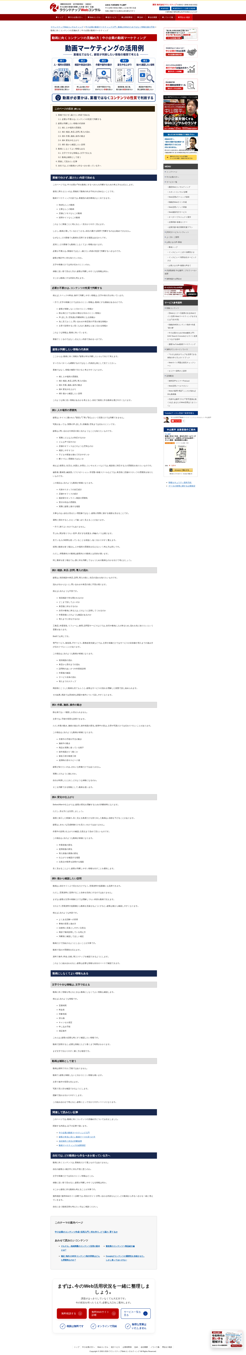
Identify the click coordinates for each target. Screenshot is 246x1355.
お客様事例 (127, 1347)
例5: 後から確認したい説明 (73, 144)
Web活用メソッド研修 (178, 207)
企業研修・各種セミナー (178, 222)
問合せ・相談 (167, 1347)
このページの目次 (64, 108)
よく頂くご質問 (172, 237)
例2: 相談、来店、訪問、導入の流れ (76, 132)
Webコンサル (102, 1347)
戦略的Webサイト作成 (178, 202)
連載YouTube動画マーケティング (182, 344)
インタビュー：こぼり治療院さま (182, 252)
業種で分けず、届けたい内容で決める (74, 115)
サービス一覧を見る (135, 1313)
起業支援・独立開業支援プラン (181, 227)
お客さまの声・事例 (174, 242)
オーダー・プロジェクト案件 (180, 217)
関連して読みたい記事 (67, 161)
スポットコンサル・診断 (178, 192)
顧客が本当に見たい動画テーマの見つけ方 (77, 1137)
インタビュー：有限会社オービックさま (181, 258)
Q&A (136, 1347)
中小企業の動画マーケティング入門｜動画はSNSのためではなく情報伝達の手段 (120, 27)
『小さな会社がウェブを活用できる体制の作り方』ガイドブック (182, 356)
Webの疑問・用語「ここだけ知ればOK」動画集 (181, 392)
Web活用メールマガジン (178, 386)
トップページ (171, 172)
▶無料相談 (164, 8)
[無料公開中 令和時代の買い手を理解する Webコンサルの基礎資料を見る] (227, 1339)
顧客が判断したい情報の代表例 (71, 123)
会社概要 (144, 1347)
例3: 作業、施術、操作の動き (73, 136)
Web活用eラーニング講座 (179, 197)
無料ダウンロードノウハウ (177, 349)
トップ (76, 1347)
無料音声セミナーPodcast (179, 381)
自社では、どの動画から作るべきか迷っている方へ (79, 166)
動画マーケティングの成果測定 (72, 1145)
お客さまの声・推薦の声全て (180, 265)
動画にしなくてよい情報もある (71, 149)
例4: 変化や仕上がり (70, 140)
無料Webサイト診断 (103, 1313)
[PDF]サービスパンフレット (177, 232)
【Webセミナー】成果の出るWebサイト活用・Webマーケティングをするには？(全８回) (182, 316)
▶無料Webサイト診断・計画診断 (184, 8)
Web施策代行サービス (178, 212)
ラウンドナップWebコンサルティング (67, 27)
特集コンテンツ (172, 308)
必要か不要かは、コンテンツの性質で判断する (81, 119)
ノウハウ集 (155, 1347)
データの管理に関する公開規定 (181, 486)
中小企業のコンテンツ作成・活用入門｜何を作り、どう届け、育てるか (86, 1232)
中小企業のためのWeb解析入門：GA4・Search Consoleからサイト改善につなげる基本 (182, 336)
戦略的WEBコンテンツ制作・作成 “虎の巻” (181, 326)
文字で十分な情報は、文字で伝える (77, 153)
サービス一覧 (171, 182)
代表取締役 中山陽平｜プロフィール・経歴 (181, 272)
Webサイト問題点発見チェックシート (181, 364)
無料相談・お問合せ (174, 279)
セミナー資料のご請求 (178, 371)
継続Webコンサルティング (179, 187)
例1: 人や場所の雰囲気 (71, 128)
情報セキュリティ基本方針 (180, 482)
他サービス (115, 1347)
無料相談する (71, 1313)
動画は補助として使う (71, 157)
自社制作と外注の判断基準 (70, 1141)
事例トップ (173, 247)
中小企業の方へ (172, 177)
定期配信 (170, 376)
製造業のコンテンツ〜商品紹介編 (120, 1246)
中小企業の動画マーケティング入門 (74, 1133)
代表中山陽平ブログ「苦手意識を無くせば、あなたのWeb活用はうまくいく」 (182, 402)
